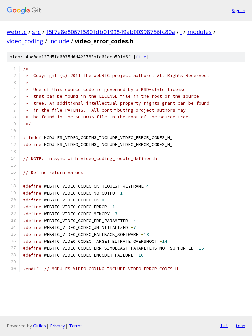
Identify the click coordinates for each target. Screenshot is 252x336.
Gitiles (39, 326)
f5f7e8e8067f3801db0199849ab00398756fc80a (110, 32)
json (240, 325)
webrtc (17, 32)
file (141, 57)
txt (224, 325)
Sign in (238, 10)
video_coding (25, 41)
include (59, 41)
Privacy (57, 326)
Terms (76, 326)
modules (199, 32)
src (36, 32)
